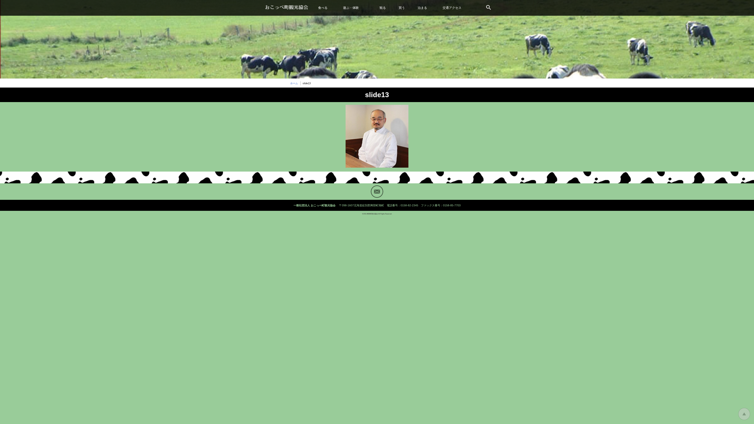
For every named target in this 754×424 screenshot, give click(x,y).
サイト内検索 (489, 8)
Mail (377, 191)
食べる (323, 7)
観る (383, 7)
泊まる (422, 7)
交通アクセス (452, 7)
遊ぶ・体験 (351, 7)
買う (402, 7)
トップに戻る (744, 414)
